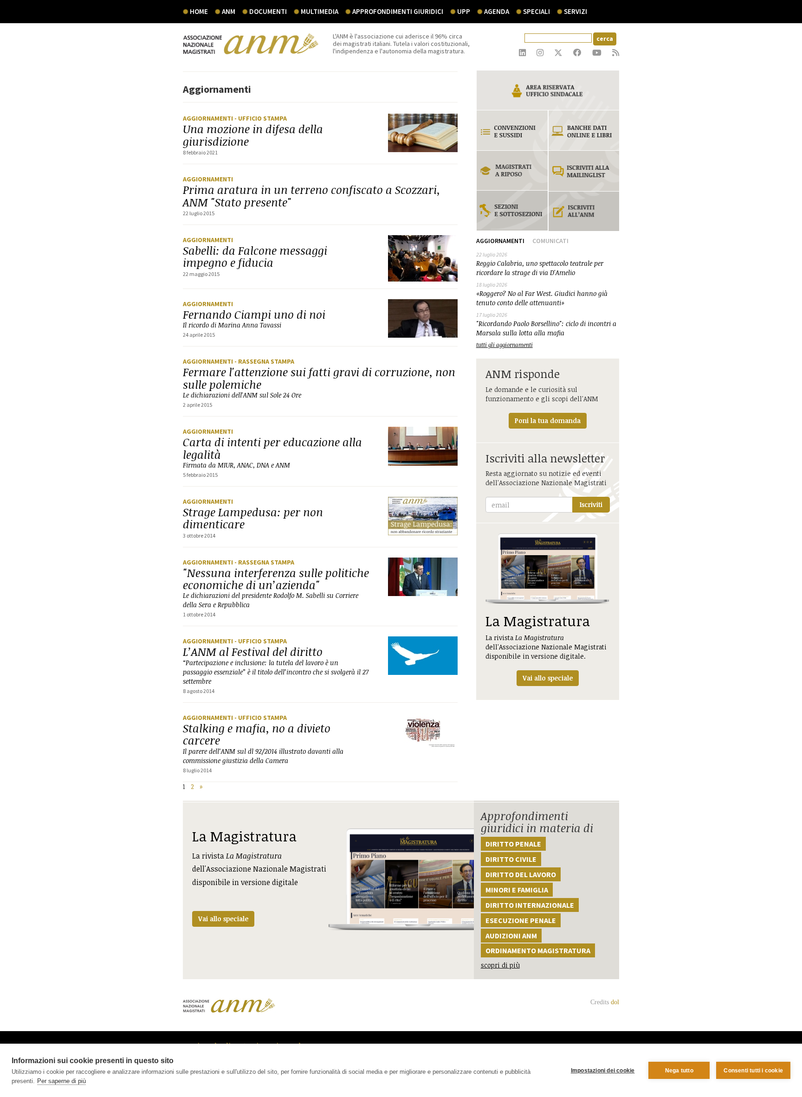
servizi (575, 11)
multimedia (319, 11)
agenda (496, 11)
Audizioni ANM (511, 935)
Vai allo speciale (223, 918)
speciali (536, 11)
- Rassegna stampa (264, 361)
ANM (228, 11)
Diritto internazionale (529, 905)
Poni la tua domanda (548, 420)
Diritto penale (513, 843)
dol (615, 1002)
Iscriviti (591, 504)
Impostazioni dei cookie (603, 1070)
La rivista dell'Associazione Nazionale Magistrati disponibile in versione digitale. (546, 646)
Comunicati (550, 241)
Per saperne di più (61, 1081)
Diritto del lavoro (520, 874)
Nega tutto (679, 1070)
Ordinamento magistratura (537, 950)
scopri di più (500, 965)
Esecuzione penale (520, 920)
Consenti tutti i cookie (753, 1070)
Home (199, 11)
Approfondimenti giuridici (397, 11)
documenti (268, 11)
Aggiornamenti (208, 118)
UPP (463, 11)
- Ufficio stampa (260, 118)
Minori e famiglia (516, 889)
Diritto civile (511, 859)
